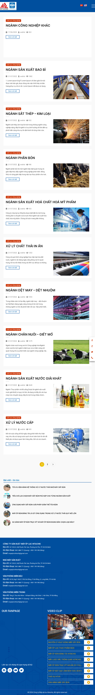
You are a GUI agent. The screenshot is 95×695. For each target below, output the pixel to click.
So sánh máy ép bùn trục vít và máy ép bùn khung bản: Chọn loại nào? (43, 522)
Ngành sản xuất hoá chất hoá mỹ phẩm (41, 202)
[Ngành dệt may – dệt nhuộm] (71, 308)
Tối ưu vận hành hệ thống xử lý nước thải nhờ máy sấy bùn (38, 487)
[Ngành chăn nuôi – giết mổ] (71, 352)
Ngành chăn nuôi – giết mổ (29, 334)
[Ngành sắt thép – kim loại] (71, 131)
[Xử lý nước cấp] (71, 440)
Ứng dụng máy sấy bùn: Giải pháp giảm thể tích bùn (35, 505)
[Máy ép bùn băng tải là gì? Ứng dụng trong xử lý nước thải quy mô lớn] (6, 513)
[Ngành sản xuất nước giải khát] (71, 396)
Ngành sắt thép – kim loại (28, 114)
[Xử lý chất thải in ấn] (71, 264)
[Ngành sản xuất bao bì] (71, 87)
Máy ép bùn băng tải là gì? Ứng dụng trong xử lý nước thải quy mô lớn (44, 513)
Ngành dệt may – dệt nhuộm (30, 290)
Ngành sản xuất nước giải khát (34, 378)
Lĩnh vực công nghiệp (13, 20)
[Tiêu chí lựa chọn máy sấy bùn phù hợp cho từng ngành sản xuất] (6, 496)
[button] (93, 6)
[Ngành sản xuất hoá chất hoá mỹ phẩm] (71, 220)
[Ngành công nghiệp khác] (71, 43)
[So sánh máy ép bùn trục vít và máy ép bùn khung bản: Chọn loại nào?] (6, 522)
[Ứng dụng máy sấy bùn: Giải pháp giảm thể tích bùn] (6, 505)
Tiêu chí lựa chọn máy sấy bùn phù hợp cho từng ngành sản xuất (41, 496)
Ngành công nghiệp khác (28, 25)
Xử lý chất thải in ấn (24, 246)
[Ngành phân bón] (71, 175)
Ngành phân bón (20, 158)
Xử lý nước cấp (19, 423)
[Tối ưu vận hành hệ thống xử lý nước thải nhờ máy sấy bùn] (6, 487)
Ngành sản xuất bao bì (26, 70)
